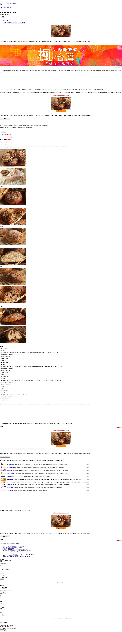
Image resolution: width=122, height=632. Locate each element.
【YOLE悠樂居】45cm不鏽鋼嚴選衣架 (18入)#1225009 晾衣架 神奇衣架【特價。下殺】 (17, 550)
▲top (1, 571)
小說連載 (7, 569)
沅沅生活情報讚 (5, 7)
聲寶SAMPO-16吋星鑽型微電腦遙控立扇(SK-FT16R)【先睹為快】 (13, 546)
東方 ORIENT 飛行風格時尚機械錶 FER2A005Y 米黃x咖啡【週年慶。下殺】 (15, 549)
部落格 (3, 17)
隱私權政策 (66, 618)
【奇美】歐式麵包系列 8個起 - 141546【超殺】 (14, 23)
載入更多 (2, 573)
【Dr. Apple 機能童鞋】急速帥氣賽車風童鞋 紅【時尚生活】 (12, 547)
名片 (3, 18)
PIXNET (54, 618)
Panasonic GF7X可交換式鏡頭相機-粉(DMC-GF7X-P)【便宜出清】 (13, 555)
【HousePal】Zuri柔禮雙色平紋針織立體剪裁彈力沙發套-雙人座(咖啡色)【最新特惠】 (16, 556)
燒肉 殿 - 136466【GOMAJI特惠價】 (8, 548)
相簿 (3, 16)
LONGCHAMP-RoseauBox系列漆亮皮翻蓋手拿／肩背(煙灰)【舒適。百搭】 (14, 551)
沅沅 (1, 561)
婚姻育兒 (8, 14)
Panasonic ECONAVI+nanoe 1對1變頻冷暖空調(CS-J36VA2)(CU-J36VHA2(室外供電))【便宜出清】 (18, 554)
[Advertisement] (61, 80)
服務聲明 (70, 618)
